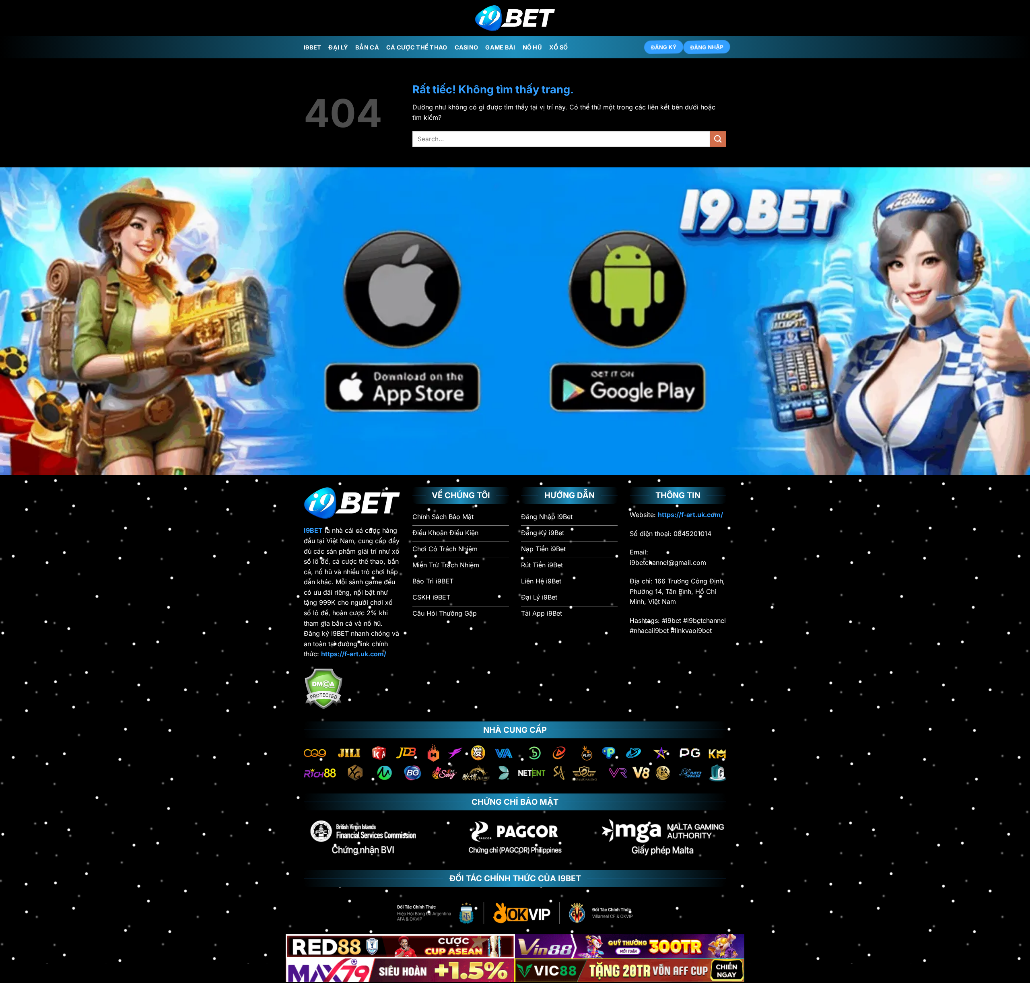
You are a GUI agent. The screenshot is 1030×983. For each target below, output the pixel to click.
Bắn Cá (367, 47)
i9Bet (312, 47)
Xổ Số (558, 47)
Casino (466, 47)
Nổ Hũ (532, 47)
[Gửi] (718, 139)
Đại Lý (338, 47)
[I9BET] (515, 18)
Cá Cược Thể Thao (416, 47)
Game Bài (500, 47)
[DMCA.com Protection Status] (323, 688)
